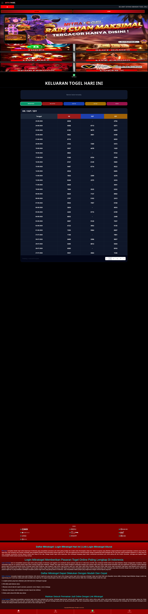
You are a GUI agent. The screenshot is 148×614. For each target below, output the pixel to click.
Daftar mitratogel (6, 576)
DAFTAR (37, 11)
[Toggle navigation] (2, 3)
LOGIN (108, 11)
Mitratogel (4, 550)
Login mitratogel (6, 562)
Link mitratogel (6, 599)
